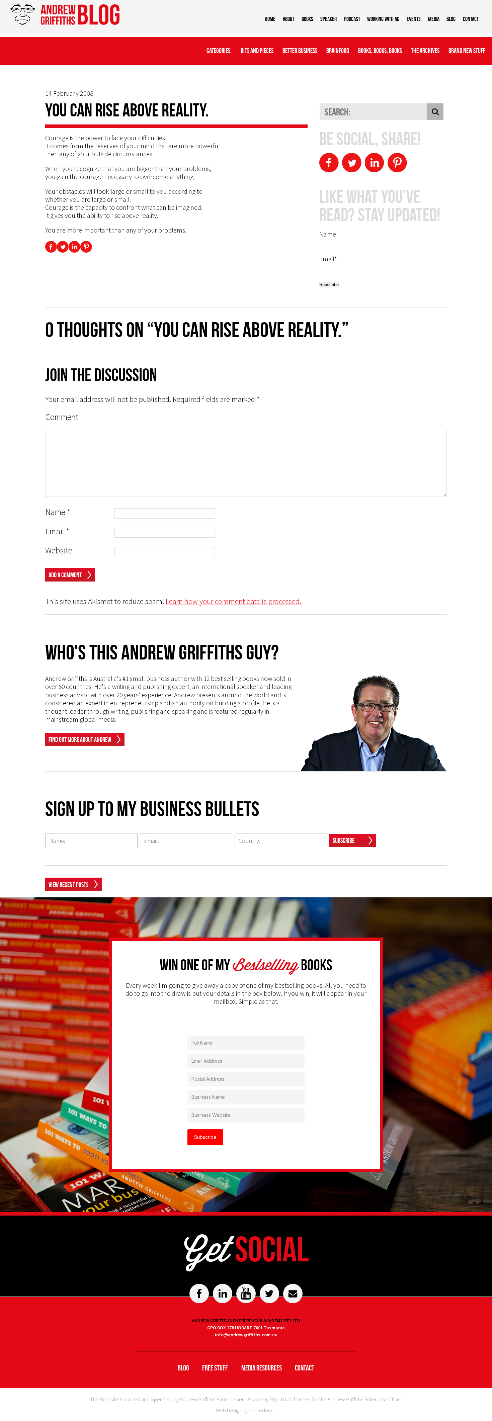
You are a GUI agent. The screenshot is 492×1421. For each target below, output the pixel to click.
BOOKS (307, 19)
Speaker (328, 19)
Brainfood (337, 50)
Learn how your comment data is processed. (233, 601)
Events (414, 19)
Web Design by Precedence (246, 1410)
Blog (451, 19)
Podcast (352, 19)
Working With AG (383, 19)
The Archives (425, 50)
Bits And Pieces (257, 50)
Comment (61, 417)
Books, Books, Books (380, 50)
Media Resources (261, 1368)
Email (57, 531)
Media (433, 19)
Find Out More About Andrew (80, 739)
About (288, 19)
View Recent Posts (68, 884)
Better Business (299, 50)
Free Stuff (215, 1368)
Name (58, 512)
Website (58, 550)
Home (270, 19)
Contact (471, 19)
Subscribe (343, 840)
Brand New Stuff (466, 50)
